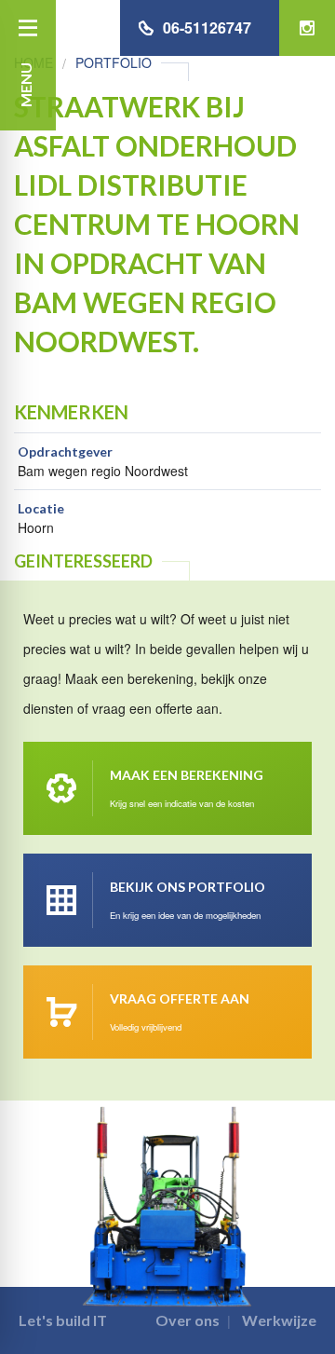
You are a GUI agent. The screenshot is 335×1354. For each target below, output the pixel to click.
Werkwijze (279, 1320)
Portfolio (113, 62)
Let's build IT (63, 1320)
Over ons (187, 1320)
